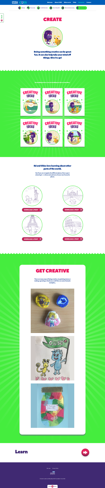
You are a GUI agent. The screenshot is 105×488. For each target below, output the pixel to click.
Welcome (49, 2)
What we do (67, 2)
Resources (81, 2)
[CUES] (23, 2)
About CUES (58, 2)
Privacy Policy (55, 468)
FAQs (74, 2)
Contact (89, 2)
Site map (48, 468)
